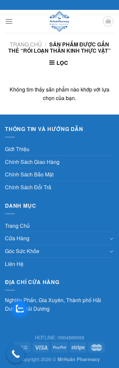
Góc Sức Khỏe (22, 251)
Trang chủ (26, 44)
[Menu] (9, 21)
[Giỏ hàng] (108, 21)
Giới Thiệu (17, 149)
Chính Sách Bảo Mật (29, 174)
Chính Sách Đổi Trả (28, 187)
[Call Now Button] (16, 354)
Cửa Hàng (17, 238)
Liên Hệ (14, 264)
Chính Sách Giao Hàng (32, 162)
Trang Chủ (17, 225)
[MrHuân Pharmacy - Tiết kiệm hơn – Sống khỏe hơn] (59, 21)
